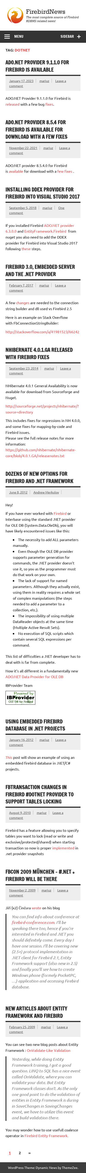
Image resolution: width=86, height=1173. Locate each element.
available (16, 171)
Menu (18, 36)
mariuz (44, 81)
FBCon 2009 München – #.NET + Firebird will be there (40, 875)
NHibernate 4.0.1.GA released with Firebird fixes (39, 353)
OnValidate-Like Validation (48, 1050)
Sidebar (67, 36)
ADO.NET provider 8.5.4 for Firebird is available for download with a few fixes (36, 129)
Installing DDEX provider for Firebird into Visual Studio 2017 (43, 193)
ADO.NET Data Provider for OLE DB (34, 676)
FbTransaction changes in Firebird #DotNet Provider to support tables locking (40, 794)
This (9, 757)
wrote (36, 907)
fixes (49, 104)
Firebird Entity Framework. (46, 1135)
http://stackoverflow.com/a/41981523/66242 (42, 331)
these (26, 248)
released (12, 104)
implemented (63, 848)
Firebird (60, 513)
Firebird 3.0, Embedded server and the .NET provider (40, 270)
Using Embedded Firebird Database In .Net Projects (35, 725)
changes (23, 302)
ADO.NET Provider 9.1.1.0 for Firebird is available (37, 66)
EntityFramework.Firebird (45, 231)
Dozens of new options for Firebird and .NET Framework (39, 477)
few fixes (64, 171)
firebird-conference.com (33, 922)
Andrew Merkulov (46, 492)
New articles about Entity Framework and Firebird (36, 1012)
